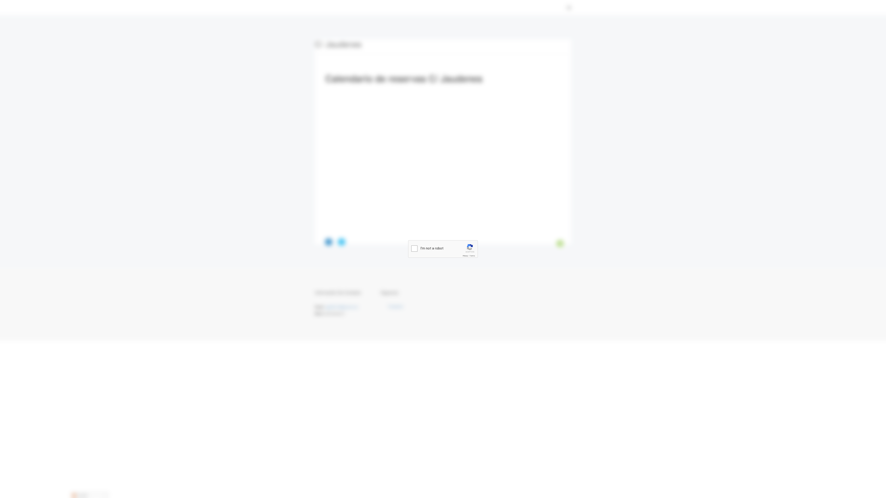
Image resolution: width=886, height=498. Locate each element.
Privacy (465, 256)
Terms (472, 256)
